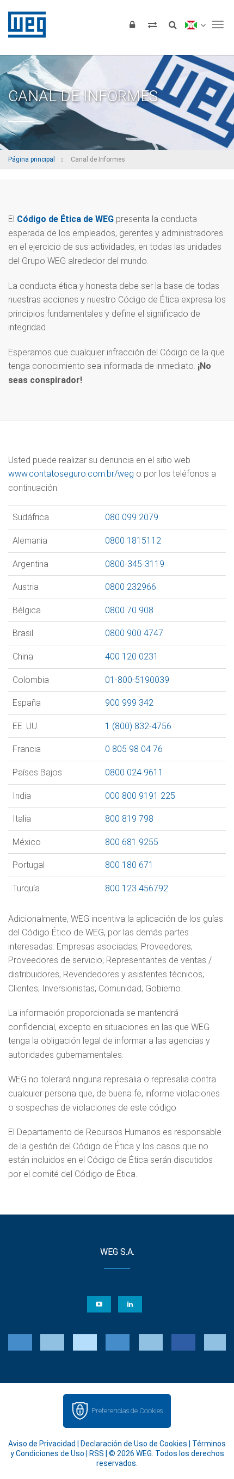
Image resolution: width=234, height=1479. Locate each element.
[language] (195, 24)
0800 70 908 (129, 610)
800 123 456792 (136, 888)
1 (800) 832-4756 (138, 726)
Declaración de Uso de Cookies (134, 1443)
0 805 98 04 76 (134, 749)
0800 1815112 (133, 540)
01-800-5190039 (137, 680)
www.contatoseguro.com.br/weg (71, 474)
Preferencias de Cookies (127, 1411)
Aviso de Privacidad (42, 1443)
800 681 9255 (131, 842)
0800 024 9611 (134, 772)
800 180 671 (129, 865)
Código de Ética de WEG (65, 219)
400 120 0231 (131, 656)
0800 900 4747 (134, 633)
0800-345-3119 (134, 564)
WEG (23, 24)
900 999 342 (129, 703)
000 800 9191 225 (140, 796)
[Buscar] (172, 24)
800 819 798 (129, 819)
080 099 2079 (131, 517)
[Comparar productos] (152, 24)
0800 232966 (130, 587)
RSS (96, 1453)
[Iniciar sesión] (132, 24)
